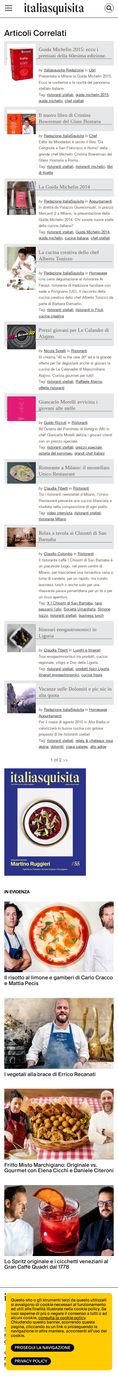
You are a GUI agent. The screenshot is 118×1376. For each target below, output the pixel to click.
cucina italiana (76, 238)
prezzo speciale (89, 447)
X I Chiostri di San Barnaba (70, 603)
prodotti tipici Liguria (92, 668)
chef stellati (74, 100)
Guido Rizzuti (55, 422)
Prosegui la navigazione (42, 1347)
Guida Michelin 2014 (92, 231)
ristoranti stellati (60, 94)
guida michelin (50, 100)
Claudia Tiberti (56, 488)
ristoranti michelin (90, 166)
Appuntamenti (100, 201)
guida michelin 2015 (92, 94)
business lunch (91, 615)
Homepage (98, 273)
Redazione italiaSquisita (64, 135)
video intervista (59, 512)
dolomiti (57, 746)
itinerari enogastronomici (59, 674)
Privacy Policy (31, 1361)
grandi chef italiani (89, 453)
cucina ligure (91, 674)
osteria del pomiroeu (55, 453)
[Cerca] (109, 8)
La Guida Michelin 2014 (64, 187)
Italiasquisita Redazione (64, 70)
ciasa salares (77, 746)
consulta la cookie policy (61, 1318)
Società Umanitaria (79, 609)
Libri (92, 70)
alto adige (98, 746)
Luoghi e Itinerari (87, 650)
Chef (93, 135)
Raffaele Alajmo (89, 381)
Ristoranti (79, 350)
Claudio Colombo (58, 553)
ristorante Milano (52, 519)
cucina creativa (51, 316)
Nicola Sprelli (55, 350)
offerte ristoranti (51, 387)
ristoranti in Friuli (89, 309)
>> (65, 759)
